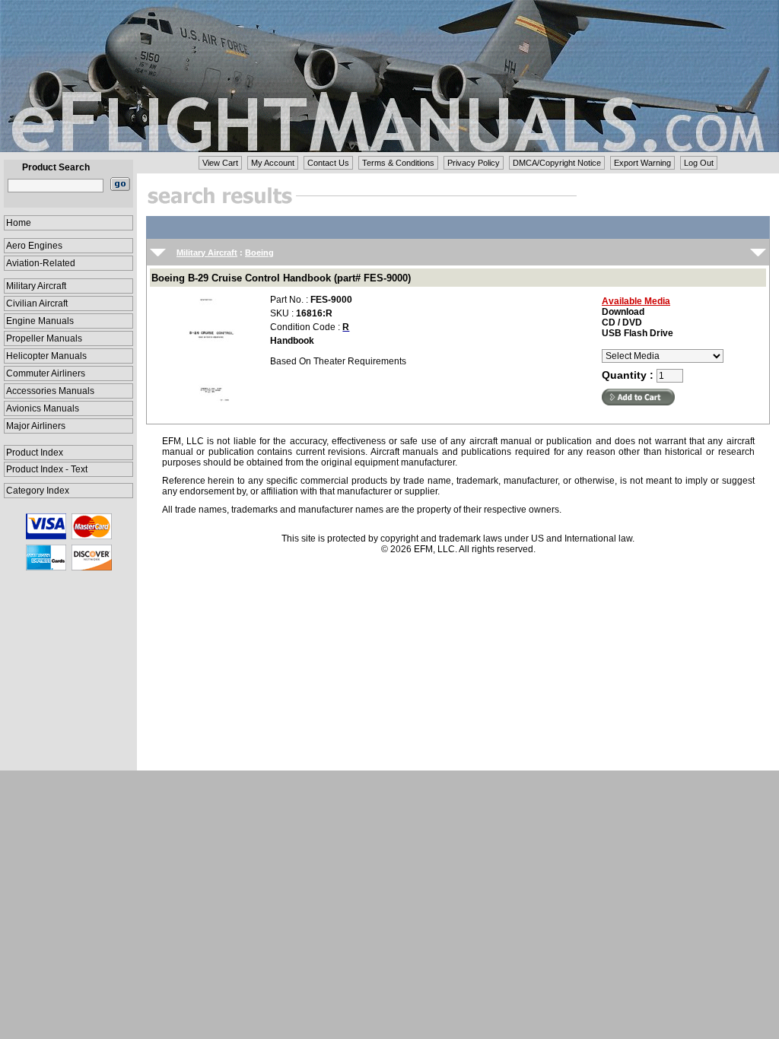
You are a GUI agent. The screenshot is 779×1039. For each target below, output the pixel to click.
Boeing (259, 252)
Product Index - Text (46, 469)
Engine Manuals (40, 321)
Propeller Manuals (44, 338)
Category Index (37, 490)
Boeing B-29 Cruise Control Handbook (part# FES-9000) (281, 278)
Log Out (699, 162)
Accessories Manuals (50, 391)
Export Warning (642, 162)
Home (18, 223)
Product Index (34, 452)
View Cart (220, 162)
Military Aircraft (36, 286)
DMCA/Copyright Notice (557, 162)
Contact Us (328, 162)
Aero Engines (34, 245)
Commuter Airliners (45, 373)
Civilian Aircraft (37, 303)
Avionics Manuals (42, 408)
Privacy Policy (473, 162)
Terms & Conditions (398, 162)
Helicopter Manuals (46, 356)
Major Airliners (35, 426)
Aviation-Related (40, 263)
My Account (272, 162)
